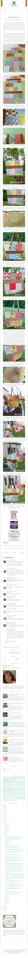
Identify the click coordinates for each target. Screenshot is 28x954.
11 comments (19, 19)
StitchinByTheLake (10, 623)
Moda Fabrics (15, 790)
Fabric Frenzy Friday (17, 545)
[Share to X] (6, 542)
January (5, 903)
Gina (7, 592)
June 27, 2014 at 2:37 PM (11, 596)
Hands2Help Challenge (8, 785)
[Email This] (3, 542)
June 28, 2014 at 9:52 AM (11, 641)
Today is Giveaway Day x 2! (13, 757)
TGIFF (17, 548)
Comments (6, 771)
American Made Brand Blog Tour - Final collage (14, 849)
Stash (4, 798)
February (6, 901)
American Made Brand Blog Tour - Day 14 (13, 884)
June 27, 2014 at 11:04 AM (11, 584)
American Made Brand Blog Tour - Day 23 (13, 856)
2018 (4, 814)
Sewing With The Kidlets (19, 797)
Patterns (23, 793)
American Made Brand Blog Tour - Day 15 (13, 881)
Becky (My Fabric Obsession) (12, 569)
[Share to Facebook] (7, 542)
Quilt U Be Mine (14, 796)
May (5, 896)
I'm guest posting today (10, 882)
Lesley (8, 585)
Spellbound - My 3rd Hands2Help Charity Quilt (14, 874)
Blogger (23, 950)
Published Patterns (6, 794)
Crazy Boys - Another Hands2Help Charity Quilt (15, 876)
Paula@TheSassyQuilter (12, 579)
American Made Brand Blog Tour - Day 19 (13, 865)
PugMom (8, 616)
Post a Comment (7, 642)
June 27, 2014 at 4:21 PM (11, 603)
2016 (4, 818)
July (5, 833)
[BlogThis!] (4, 542)
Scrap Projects (11, 797)
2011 (4, 910)
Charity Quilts (15, 778)
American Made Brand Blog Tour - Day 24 (13, 854)
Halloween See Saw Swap (19, 784)
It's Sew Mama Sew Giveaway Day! (15, 722)
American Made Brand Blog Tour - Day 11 (13, 892)
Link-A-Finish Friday (12, 548)
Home (14, 552)
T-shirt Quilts (15, 798)
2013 (4, 906)
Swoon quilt (11, 798)
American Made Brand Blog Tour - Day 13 (13, 886)
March (5, 900)
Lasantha (20, 951)
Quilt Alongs (13, 794)
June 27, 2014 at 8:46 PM (11, 608)
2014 (4, 822)
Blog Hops (9, 778)
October (5, 827)
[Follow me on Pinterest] (13, 653)
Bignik (6, 843)
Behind (6, 853)
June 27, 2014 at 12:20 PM (11, 591)
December (6, 824)
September (6, 829)
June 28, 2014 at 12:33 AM (11, 615)
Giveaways (10, 784)
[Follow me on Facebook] (10, 653)
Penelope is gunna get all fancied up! (12, 893)
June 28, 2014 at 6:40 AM (11, 622)
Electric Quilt (12, 783)
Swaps (7, 798)
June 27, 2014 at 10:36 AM (11, 568)
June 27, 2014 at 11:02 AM (11, 577)
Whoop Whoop (21, 548)
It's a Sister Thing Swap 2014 (11, 847)
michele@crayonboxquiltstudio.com (14, 667)
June (5, 835)
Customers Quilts (8, 781)
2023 (4, 805)
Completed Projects (8, 545)
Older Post (22, 552)
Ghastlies (5, 784)
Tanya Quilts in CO (10, 560)
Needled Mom (9, 604)
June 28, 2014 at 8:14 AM (11, 629)
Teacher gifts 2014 (14, 17)
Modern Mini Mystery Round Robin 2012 (14, 791)
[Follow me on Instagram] (15, 653)
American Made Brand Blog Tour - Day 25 (13, 851)
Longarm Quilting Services (18, 789)
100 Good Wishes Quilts (9, 777)
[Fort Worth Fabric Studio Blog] (14, 541)
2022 (4, 807)
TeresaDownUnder (21, 37)
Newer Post (5, 552)
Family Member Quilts (20, 783)
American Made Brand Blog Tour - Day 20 (13, 863)
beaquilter (9, 597)
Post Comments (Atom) (13, 647)
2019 (4, 812)
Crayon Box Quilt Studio (13, 950)
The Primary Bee (10, 800)
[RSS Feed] (18, 653)
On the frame (18, 793)
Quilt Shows (6, 796)
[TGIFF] (14, 520)
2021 (4, 809)
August (5, 831)
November (6, 825)
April (5, 898)
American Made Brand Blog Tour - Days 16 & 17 (14, 869)
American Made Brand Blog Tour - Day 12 (13, 888)
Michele (9, 19)
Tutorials (15, 800)
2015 (4, 820)
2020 (4, 811)
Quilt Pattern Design (21, 794)
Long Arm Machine (17, 787)
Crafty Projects (21, 780)
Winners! (7, 890)
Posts (5, 768)
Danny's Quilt (17, 781)
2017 (4, 816)
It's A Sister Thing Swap (18, 785)
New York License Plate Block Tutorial (13, 845)
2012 (4, 908)
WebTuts (10, 951)
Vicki (8, 610)
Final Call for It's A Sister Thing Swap (13, 837)
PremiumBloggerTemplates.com (14, 952)
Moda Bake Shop (7, 790)
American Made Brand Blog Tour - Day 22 (13, 858)
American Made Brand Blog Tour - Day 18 (13, 867)
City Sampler (22, 778)
